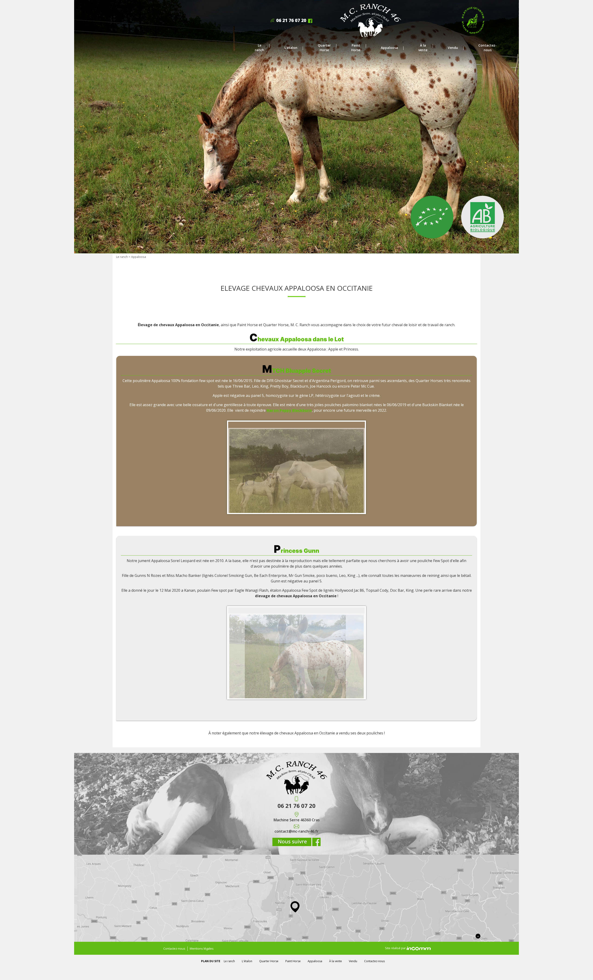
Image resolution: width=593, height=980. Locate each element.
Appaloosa (389, 47)
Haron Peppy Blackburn (289, 410)
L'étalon (290, 47)
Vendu (453, 47)
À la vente (422, 47)
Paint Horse (355, 47)
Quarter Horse (324, 47)
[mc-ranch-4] (370, 20)
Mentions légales (202, 948)
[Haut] (478, 936)
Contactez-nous (487, 47)
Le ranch (259, 47)
